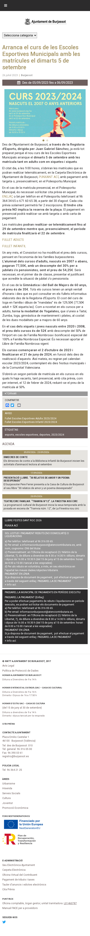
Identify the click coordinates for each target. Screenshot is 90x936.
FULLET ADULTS (13, 240)
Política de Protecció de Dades (20, 670)
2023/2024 (57, 434)
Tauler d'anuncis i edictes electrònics (24, 884)
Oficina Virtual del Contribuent (19, 874)
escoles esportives (26, 434)
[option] (45, 113)
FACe (10, 899)
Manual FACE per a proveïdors (20, 908)
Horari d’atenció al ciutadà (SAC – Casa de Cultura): (32, 688)
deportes (44, 434)
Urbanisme (8, 783)
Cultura (6, 798)
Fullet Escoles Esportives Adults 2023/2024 (30, 418)
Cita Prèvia (8, 724)
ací (14, 584)
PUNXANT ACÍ (49, 177)
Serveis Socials (11, 793)
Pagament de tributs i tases (18, 879)
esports (9, 434)
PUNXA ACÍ (11, 525)
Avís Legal (8, 665)
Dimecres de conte (16, 457)
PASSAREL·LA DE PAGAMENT (54, 581)
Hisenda (7, 788)
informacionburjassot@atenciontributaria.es (48, 544)
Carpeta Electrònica (14, 869)
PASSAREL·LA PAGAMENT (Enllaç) (24, 597)
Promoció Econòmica (15, 807)
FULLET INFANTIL (14, 246)
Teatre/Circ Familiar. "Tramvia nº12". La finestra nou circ (41, 501)
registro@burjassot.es (15, 756)
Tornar (11, 393)
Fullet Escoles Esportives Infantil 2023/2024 (31, 422)
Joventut (7, 803)
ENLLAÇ (7, 196)
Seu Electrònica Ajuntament (18, 865)
